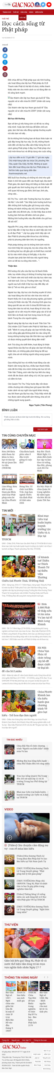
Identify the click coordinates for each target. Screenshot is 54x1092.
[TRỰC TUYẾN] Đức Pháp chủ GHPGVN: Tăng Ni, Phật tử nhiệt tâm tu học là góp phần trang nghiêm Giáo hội (32, 884)
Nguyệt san (16, 1055)
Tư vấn (14, 18)
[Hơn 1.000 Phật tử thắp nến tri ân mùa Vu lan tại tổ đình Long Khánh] (18, 613)
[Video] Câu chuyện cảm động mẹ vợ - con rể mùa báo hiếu (26, 847)
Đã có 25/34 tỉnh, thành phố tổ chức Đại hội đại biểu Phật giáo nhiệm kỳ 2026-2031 (25, 979)
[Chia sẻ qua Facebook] (5, 49)
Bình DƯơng (46, 1084)
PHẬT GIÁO (37, 1069)
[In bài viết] (5, 74)
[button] (45, 1020)
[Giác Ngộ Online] (17, 1061)
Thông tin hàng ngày (21, 992)
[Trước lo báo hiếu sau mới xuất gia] (13, 1001)
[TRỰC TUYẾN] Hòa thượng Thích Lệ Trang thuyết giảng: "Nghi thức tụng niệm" (33, 909)
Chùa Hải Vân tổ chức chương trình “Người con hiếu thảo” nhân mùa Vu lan (33, 748)
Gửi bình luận (43, 429)
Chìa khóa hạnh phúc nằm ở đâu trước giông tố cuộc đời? (26, 457)
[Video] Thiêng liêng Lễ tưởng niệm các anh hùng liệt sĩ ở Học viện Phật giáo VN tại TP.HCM (31, 897)
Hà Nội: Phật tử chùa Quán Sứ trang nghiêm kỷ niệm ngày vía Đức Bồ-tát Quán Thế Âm (44, 493)
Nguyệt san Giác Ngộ (11, 23)
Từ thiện (32, 23)
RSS (32, 1058)
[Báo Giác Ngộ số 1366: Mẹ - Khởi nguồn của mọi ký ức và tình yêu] (36, 1001)
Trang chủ (7, 12)
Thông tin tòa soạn (40, 1055)
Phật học (6, 18)
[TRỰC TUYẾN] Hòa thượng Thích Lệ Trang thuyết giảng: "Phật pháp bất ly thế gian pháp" (33, 871)
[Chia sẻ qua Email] (5, 68)
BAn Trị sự (47, 1066)
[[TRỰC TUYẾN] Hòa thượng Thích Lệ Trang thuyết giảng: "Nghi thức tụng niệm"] (9, 910)
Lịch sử (24, 23)
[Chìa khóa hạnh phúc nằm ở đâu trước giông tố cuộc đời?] (27, 444)
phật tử (37, 1073)
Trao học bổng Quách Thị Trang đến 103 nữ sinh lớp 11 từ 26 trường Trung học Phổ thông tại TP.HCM (32, 780)
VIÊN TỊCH (47, 1069)
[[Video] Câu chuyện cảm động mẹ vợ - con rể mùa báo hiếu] (27, 828)
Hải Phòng (47, 1076)
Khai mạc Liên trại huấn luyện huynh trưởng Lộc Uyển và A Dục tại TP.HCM (32, 795)
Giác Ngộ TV (26, 1055)
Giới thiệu (47, 1080)
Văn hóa (23, 12)
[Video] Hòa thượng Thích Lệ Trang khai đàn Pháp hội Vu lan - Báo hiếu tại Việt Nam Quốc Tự (32, 859)
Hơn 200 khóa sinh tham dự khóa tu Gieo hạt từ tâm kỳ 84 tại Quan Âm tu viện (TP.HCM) (9, 459)
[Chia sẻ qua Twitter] (5, 55)
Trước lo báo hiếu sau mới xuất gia (12, 1011)
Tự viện (30, 18)
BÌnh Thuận (37, 1080)
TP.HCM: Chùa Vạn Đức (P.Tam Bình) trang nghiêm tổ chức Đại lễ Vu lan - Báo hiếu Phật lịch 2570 (23, 1024)
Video (31, 12)
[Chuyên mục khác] (49, 23)
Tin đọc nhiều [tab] (14, 739)
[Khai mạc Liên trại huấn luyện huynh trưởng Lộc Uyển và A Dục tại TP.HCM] (18, 525)
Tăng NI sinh (46, 1073)
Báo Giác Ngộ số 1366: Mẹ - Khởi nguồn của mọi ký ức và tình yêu (35, 1017)
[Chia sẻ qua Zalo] (5, 62)
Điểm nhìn (39, 12)
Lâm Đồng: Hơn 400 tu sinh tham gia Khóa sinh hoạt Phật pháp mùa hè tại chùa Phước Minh (9, 494)
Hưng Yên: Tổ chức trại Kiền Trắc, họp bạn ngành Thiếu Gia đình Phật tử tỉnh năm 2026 (26, 494)
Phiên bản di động (22, 1058)
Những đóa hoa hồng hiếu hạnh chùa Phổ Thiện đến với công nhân (33, 762)
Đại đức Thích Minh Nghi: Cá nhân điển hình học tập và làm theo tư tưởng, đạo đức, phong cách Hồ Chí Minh (44, 461)
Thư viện (11, 924)
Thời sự (16, 12)
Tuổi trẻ (22, 18)
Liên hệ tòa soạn (8, 1058)
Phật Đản (38, 1076)
